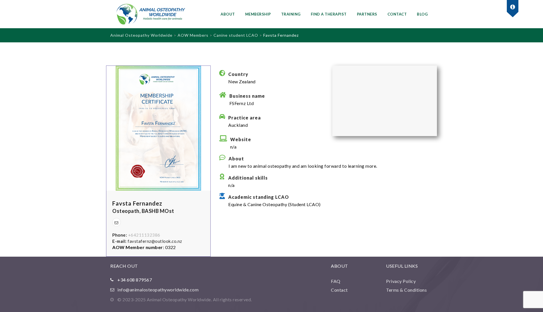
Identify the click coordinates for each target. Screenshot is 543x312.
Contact (397, 14)
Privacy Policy (401, 281)
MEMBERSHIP (258, 14)
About (228, 14)
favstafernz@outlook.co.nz (155, 241)
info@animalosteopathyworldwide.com (158, 289)
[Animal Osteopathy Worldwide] (155, 14)
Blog (422, 14)
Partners (367, 14)
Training (291, 14)
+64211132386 (144, 234)
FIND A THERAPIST (329, 14)
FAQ (336, 281)
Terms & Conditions (406, 290)
